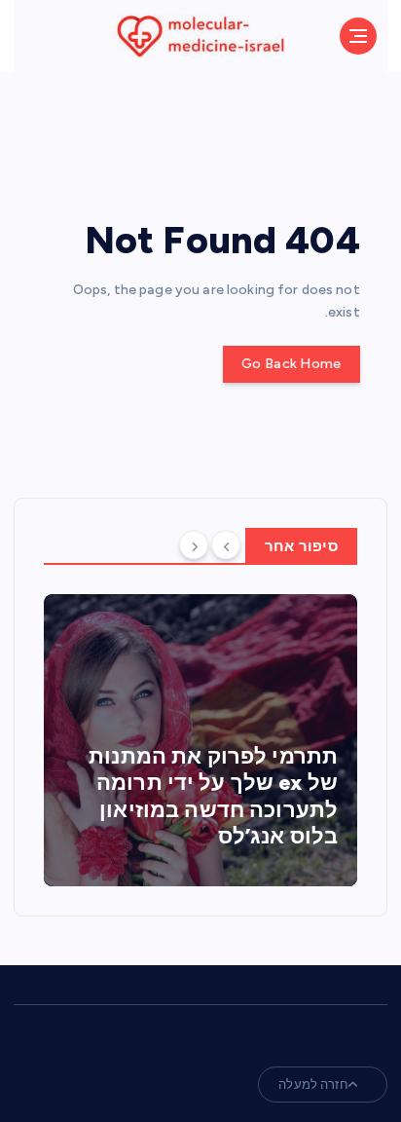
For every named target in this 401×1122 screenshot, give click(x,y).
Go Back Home (291, 363)
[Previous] (225, 544)
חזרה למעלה (312, 1084)
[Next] (193, 544)
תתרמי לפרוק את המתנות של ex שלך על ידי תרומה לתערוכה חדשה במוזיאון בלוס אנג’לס (213, 796)
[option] (200, 740)
